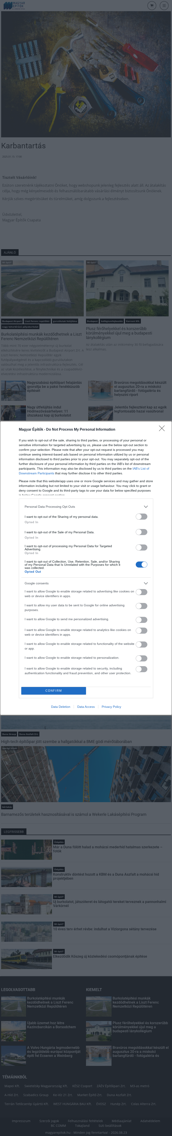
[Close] (163, 429)
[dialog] (86, 568)
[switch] (141, 517)
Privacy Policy (111, 706)
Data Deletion (60, 706)
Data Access (86, 706)
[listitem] (86, 506)
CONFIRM (53, 690)
